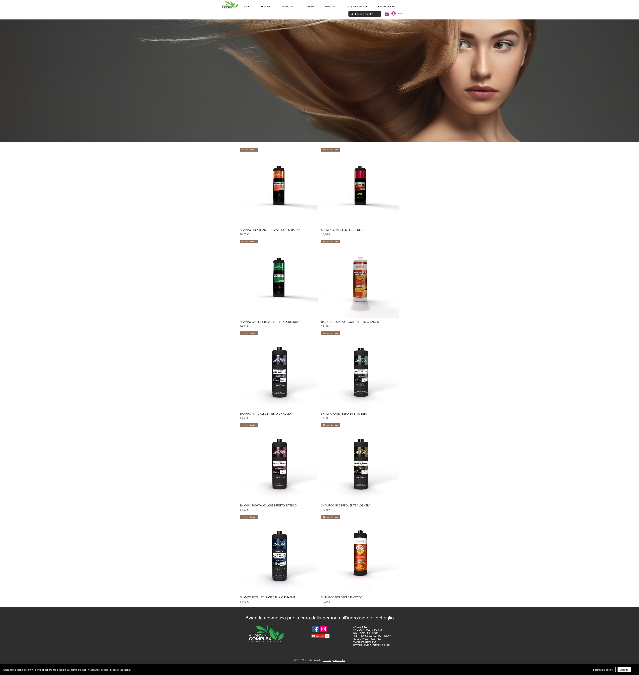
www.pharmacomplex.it (364, 641)
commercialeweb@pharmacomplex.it (371, 644)
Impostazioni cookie (602, 669)
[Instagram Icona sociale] (323, 629)
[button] (266, 5)
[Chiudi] (635, 669)
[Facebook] (315, 629)
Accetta (624, 669)
